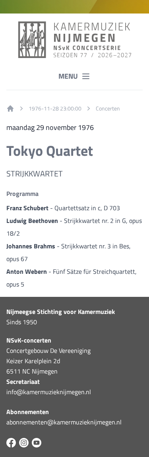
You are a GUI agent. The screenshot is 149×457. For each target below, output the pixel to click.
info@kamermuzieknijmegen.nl (48, 392)
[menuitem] (10, 108)
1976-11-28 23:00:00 (55, 108)
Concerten (108, 108)
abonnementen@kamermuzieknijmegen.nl (64, 422)
